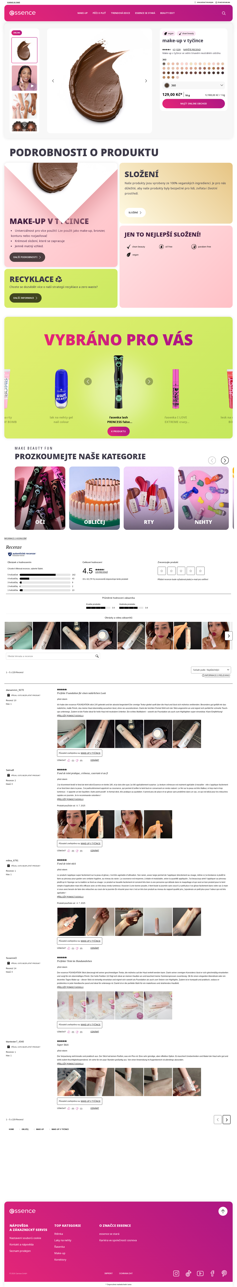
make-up (83, 13)
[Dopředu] (149, 381)
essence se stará (145, 13)
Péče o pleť (99, 13)
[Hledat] (223, 13)
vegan (170, 33)
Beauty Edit (167, 13)
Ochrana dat (126, 1273)
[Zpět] (88, 381)
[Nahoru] (222, 1211)
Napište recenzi (192, 50)
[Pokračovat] (225, 460)
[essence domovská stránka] (23, 13)
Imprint (108, 1273)
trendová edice (120, 13)
